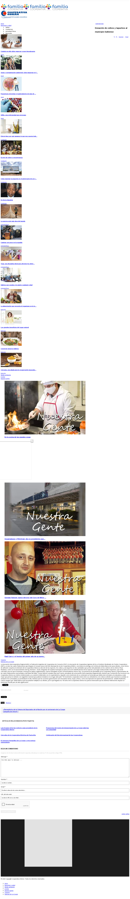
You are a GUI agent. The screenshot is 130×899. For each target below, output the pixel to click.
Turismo (7, 892)
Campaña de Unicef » (10, 712)
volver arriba (125, 814)
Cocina (7, 889)
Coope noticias (99, 23)
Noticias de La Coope (11, 894)
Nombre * (4, 779)
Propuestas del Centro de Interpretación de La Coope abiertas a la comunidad (67, 728)
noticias (9, 703)
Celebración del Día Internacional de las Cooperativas (64, 735)
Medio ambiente (10, 887)
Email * (3, 787)
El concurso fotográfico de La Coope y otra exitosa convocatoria (18, 741)
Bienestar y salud (10, 885)
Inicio (6, 883)
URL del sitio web (6, 794)
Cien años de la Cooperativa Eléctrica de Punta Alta (18, 735)
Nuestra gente (9, 891)
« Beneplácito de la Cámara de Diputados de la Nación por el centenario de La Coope (34, 709)
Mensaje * (4, 757)
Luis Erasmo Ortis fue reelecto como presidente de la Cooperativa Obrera (19, 728)
